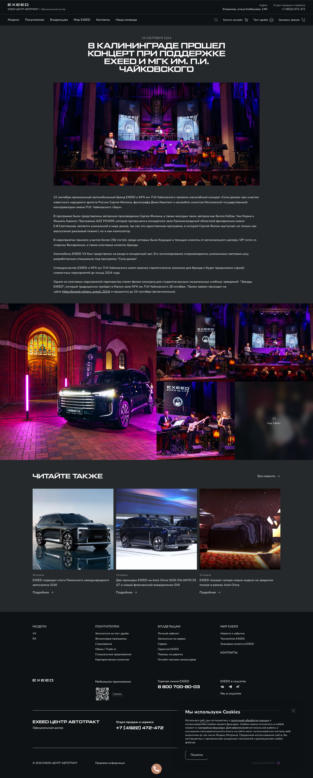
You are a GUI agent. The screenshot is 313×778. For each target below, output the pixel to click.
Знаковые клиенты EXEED (237, 644)
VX (34, 633)
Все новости (266, 476)
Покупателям (34, 20)
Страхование (103, 644)
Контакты (103, 20)
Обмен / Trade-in (105, 649)
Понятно (197, 755)
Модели (13, 20)
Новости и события (232, 633)
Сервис (162, 644)
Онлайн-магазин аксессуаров (177, 659)
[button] (293, 711)
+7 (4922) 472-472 (293, 9)
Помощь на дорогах (170, 654)
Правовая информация (110, 763)
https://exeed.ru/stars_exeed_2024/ (86, 292)
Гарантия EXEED (168, 649)
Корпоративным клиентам (112, 659)
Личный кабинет (168, 633)
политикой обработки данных (250, 720)
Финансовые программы (111, 638)
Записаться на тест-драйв (112, 633)
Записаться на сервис (172, 638)
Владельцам (59, 20)
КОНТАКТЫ (229, 653)
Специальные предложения (113, 654)
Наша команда (126, 20)
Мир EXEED (82, 20)
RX (34, 638)
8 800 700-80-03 (179, 687)
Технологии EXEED (232, 638)
